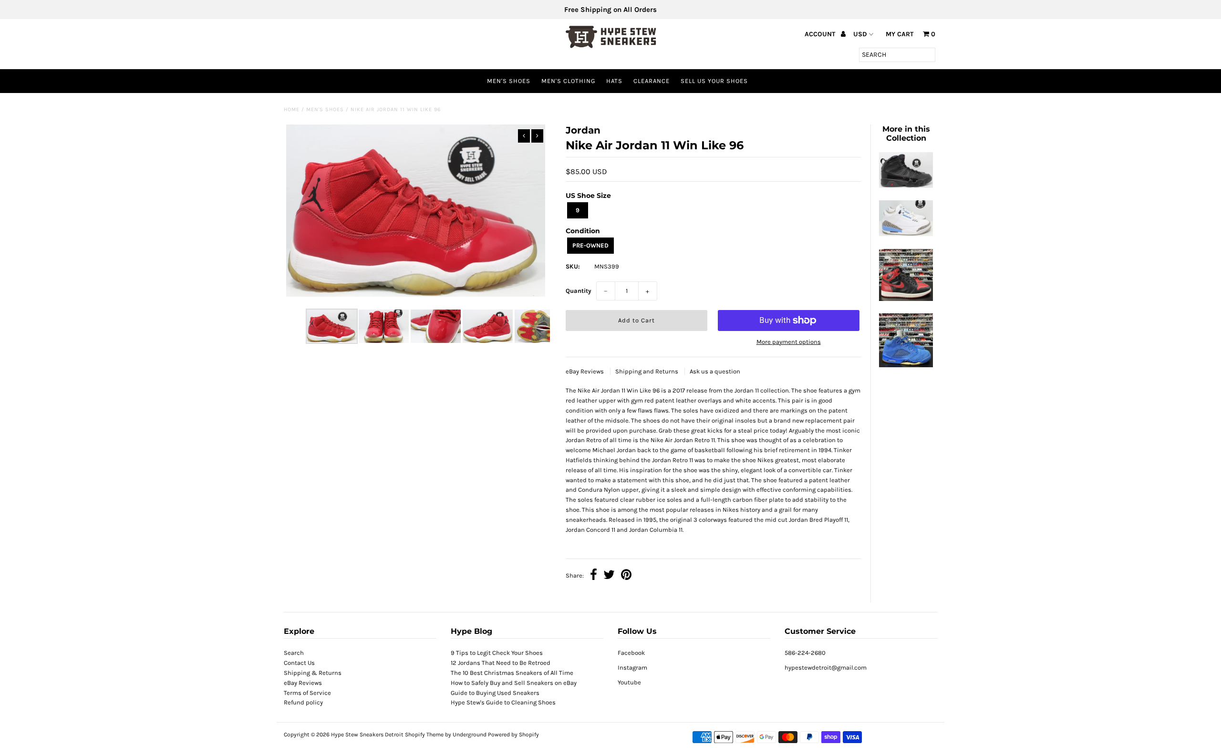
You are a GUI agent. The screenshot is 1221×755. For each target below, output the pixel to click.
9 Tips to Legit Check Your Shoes (497, 652)
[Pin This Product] (626, 576)
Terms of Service (307, 692)
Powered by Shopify (513, 734)
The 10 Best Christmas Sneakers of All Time (512, 672)
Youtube (629, 682)
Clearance (651, 80)
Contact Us (299, 662)
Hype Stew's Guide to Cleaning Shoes (503, 702)
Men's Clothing (568, 80)
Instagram (632, 667)
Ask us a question (715, 371)
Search (294, 652)
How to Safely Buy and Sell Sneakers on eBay (514, 682)
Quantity (578, 290)
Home (292, 109)
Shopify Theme (424, 734)
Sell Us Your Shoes (714, 80)
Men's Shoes (508, 80)
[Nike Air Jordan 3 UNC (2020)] (905, 234)
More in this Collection (906, 133)
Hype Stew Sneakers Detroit (367, 734)
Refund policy (303, 702)
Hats (614, 80)
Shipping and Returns (647, 371)
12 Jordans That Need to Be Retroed (500, 662)
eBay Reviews (585, 371)
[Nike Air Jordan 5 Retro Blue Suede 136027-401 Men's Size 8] (905, 365)
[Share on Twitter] (609, 576)
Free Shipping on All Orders (610, 9)
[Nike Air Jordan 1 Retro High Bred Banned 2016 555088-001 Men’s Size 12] (905, 298)
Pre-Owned (590, 245)
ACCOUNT (821, 34)
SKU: (573, 266)
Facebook (631, 652)
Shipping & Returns (312, 672)
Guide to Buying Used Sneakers (495, 692)
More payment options (788, 341)
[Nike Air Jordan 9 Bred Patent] (905, 185)
